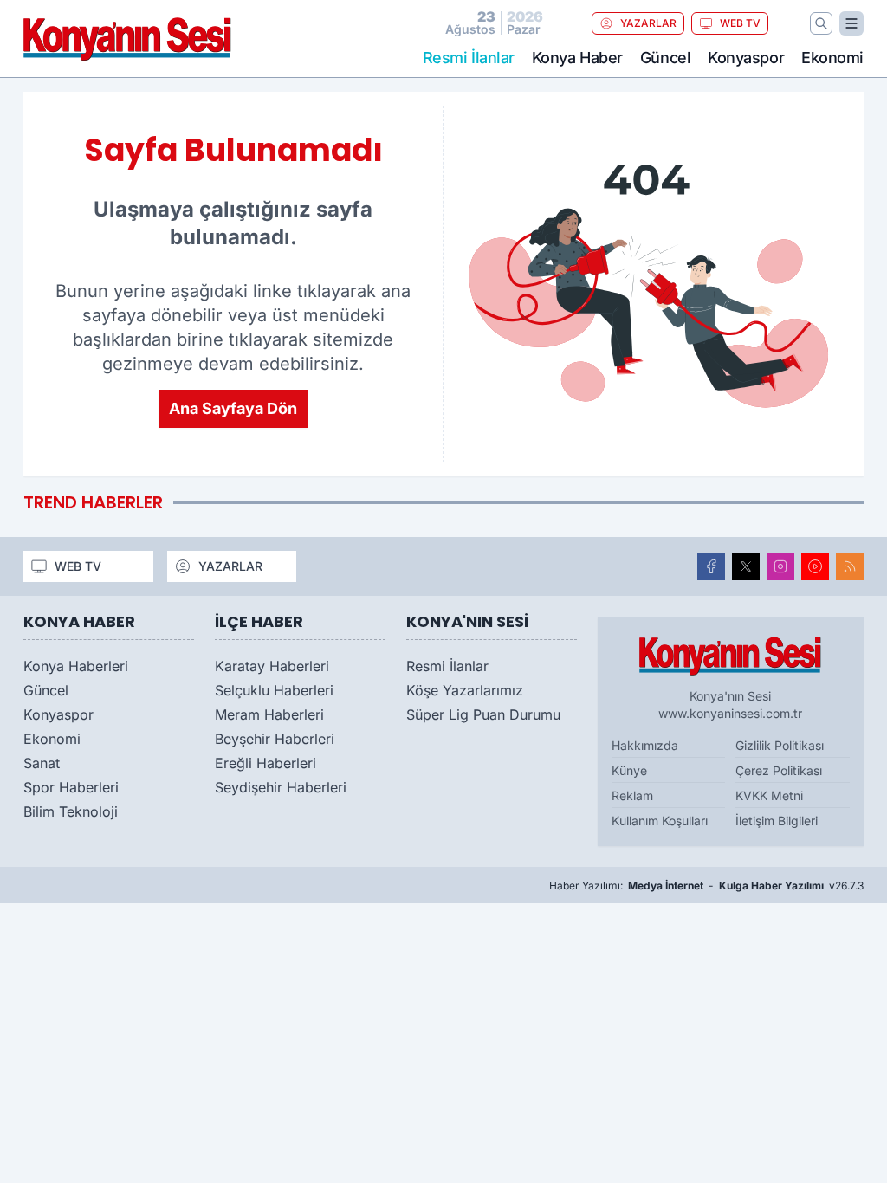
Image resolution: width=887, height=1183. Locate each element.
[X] (746, 566)
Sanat (41, 763)
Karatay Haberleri (272, 666)
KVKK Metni (769, 795)
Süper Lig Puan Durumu (483, 714)
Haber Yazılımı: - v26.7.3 (706, 885)
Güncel (665, 57)
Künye (629, 770)
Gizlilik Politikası (779, 745)
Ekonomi (832, 57)
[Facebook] (711, 566)
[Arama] (821, 23)
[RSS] (850, 566)
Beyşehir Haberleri (274, 738)
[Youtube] (815, 566)
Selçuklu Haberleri (274, 690)
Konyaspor (746, 57)
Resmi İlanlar (447, 666)
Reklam (632, 795)
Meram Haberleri (269, 714)
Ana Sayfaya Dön (233, 408)
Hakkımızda (645, 745)
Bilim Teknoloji (70, 811)
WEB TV (740, 22)
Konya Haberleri (75, 666)
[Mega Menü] (851, 23)
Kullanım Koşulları (660, 820)
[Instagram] (780, 566)
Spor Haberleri (71, 787)
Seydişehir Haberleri (280, 787)
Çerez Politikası (778, 770)
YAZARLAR (648, 22)
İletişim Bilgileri (776, 820)
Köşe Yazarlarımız (464, 690)
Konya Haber (577, 57)
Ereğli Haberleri (265, 763)
